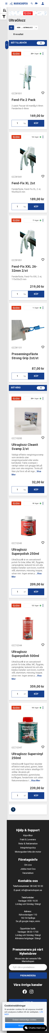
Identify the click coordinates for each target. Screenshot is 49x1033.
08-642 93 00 (36, 886)
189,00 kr (37, 199)
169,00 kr (37, 116)
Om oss (28, 865)
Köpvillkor (28, 835)
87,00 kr (38, 368)
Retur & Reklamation (28, 843)
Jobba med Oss (28, 869)
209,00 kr (37, 584)
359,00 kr (37, 686)
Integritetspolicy (28, 847)
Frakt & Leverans (28, 839)
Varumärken (27, 873)
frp (25, 123)
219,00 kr (37, 286)
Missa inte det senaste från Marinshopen (28, 960)
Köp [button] (36, 123)
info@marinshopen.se (31, 890)
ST (25, 592)
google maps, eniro (31, 921)
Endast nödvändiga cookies (24, 1020)
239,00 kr (37, 788)
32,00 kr (38, 482)
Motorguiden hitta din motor (28, 851)
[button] (6, 3)
